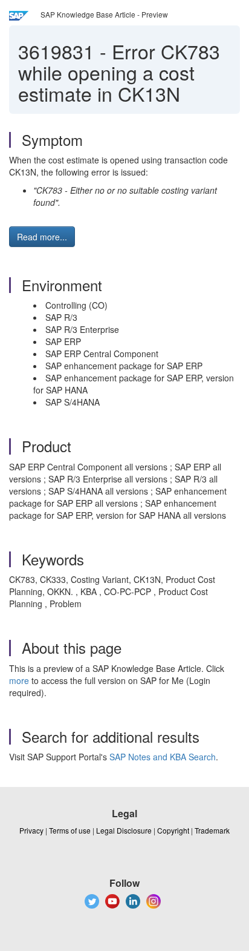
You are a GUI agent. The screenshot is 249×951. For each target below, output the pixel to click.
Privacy (31, 830)
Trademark (212, 830)
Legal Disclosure (124, 830)
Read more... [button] (42, 237)
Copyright (173, 830)
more (19, 680)
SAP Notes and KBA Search (162, 757)
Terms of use (70, 830)
